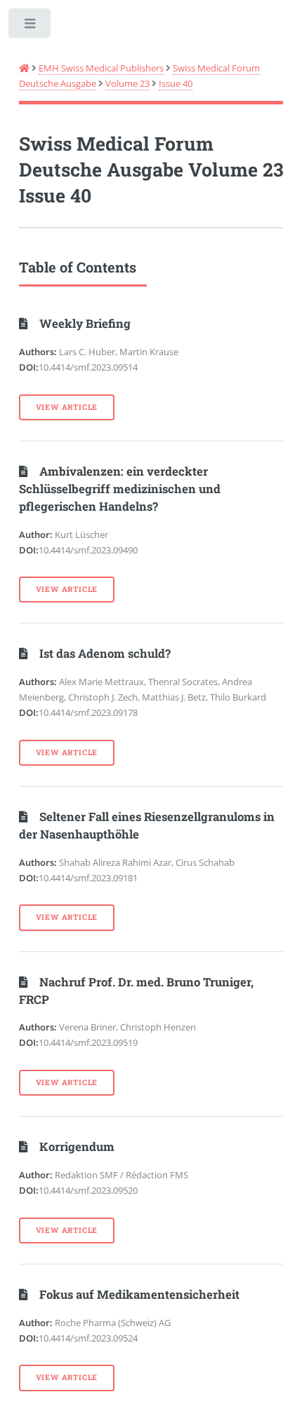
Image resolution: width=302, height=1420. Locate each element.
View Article (67, 407)
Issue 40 (175, 83)
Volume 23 (127, 83)
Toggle (30, 26)
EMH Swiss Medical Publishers (101, 68)
